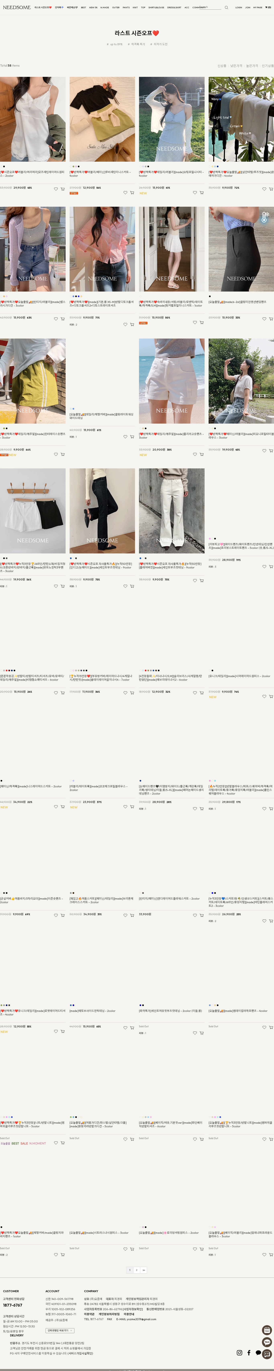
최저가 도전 (160, 44)
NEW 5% (93, 7)
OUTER (116, 7)
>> (143, 1292)
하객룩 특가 (138, 44)
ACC (187, 7)
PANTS (126, 7)
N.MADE (104, 7)
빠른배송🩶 (72, 7)
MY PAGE (257, 7)
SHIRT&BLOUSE (156, 7)
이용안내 (129, 1336)
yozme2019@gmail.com (141, 1341)
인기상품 (268, 66)
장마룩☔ (59, 7)
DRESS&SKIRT (174, 7)
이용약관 (89, 1336)
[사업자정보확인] (133, 1331)
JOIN (247, 7)
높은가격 (252, 66)
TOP (143, 7)
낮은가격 (236, 66)
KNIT (135, 7)
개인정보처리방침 (109, 1336)
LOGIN (238, 7)
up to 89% (116, 44)
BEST (83, 7)
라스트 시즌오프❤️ (43, 7)
